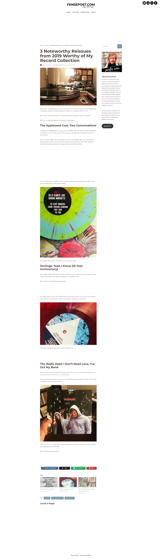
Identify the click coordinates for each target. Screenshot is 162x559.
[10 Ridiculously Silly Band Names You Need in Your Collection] (49, 482)
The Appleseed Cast (62, 130)
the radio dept (69, 498)
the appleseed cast (57, 498)
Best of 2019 (60, 109)
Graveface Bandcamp (67, 260)
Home (68, 12)
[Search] (119, 46)
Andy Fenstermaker (47, 65)
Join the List (107, 126)
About (93, 12)
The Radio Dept (65, 372)
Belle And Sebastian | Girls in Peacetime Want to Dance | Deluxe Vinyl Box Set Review (86, 489)
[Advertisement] (81, 26)
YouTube (75, 12)
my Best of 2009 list (76, 274)
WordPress (53, 552)
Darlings (63, 274)
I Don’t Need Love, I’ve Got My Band (59, 374)
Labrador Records (61, 379)
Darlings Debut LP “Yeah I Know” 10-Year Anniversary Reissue (67, 488)
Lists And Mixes (72, 65)
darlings (46, 45)
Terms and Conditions (85, 555)
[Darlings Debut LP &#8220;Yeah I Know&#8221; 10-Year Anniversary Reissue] (68, 482)
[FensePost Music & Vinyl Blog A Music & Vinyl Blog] (81, 5)
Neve (41, 552)
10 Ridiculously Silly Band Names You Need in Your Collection (48, 488)
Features (66, 65)
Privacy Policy (74, 555)
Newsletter (84, 12)
